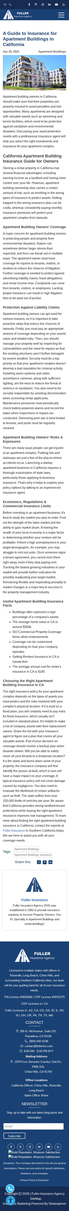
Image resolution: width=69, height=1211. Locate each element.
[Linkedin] (49, 4)
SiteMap (35, 1198)
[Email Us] (5, 4)
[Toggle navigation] (62, 14)
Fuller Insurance (14, 830)
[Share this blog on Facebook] (39, 862)
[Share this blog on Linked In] (50, 862)
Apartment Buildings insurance (33, 854)
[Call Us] (10, 4)
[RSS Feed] (63, 4)
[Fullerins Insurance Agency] (23, 14)
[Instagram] (43, 4)
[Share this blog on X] (45, 862)
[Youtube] (56, 4)
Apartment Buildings (27, 849)
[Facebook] (29, 4)
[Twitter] (36, 4)
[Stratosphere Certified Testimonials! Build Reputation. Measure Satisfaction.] (34, 1152)
